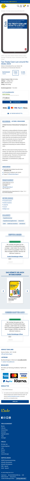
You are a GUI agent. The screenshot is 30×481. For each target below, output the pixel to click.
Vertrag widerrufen (21, 478)
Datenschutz (13, 476)
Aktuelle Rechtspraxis (6, 464)
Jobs (2, 448)
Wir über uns (4, 444)
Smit (26, 57)
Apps (2, 436)
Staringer (3, 57)
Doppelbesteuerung (7, 218)
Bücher (3, 426)
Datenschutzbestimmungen (13, 396)
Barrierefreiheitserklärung (14, 475)
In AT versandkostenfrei (8, 92)
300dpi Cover (6, 208)
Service (3, 450)
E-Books (3, 428)
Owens (12, 55)
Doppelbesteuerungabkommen (10, 220)
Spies (24, 55)
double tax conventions (13, 223)
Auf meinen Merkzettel (16, 113)
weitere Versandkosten (8, 362)
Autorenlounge (5, 454)
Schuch (21, 55)
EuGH (4, 223)
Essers (13, 57)
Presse (3, 452)
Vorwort (5, 206)
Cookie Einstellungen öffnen (15, 256)
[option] (15, 291)
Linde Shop (12, 1)
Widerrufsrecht (4, 476)
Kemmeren (18, 57)
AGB (23, 475)
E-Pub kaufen (16, 102)
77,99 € (15, 72)
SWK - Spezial (4, 466)
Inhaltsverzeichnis (7, 202)
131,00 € (23, 72)
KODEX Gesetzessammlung (8, 460)
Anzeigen (3, 438)
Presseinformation (7, 200)
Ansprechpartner (5, 446)
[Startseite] (4, 6)
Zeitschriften (4, 430)
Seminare (3, 432)
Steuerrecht (21, 220)
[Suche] (18, 6)
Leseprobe (5, 204)
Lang (6, 55)
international (22, 223)
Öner (23, 57)
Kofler (2, 55)
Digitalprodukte (5, 434)
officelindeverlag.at (13, 174)
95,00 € (6, 72)
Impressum (4, 475)
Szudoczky (8, 57)
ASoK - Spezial (5, 468)
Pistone (16, 55)
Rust (9, 55)
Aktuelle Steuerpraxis (6, 462)
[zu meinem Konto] (21, 6)
